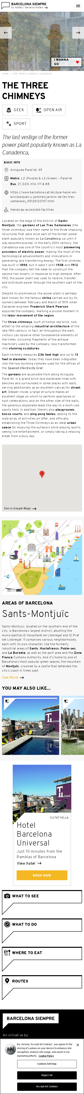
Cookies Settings (46, 1064)
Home (5, 74)
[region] (42, 1066)
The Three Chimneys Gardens (32, 74)
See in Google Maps (17, 508)
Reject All (46, 1075)
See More (10, 678)
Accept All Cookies (46, 1086)
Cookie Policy (46, 1056)
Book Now (42, 875)
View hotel (26, 864)
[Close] (77, 1045)
